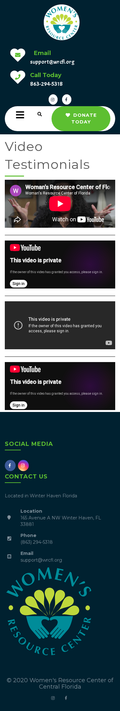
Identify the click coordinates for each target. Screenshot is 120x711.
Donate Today (84, 118)
